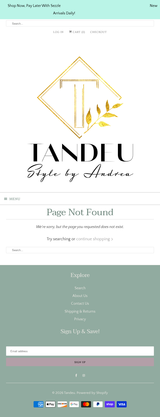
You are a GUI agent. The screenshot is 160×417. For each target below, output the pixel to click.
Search (80, 288)
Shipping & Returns (80, 311)
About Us (80, 296)
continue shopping (93, 239)
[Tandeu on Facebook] (76, 375)
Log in (58, 32)
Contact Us (80, 304)
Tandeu (69, 393)
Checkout (98, 32)
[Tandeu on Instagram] (83, 375)
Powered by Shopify (92, 393)
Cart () (78, 32)
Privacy (80, 319)
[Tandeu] (80, 115)
